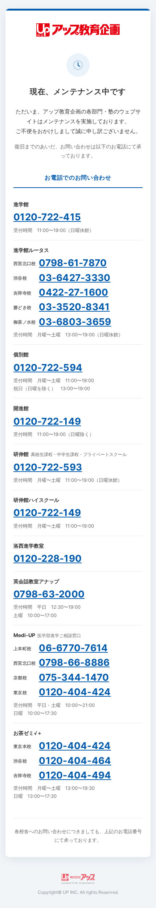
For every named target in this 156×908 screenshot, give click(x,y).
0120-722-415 (47, 217)
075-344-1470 (74, 677)
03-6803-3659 (75, 321)
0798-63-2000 (49, 594)
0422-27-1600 (73, 292)
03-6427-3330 (74, 277)
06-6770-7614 (73, 647)
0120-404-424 (75, 691)
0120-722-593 (47, 467)
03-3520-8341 (74, 306)
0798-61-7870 (73, 262)
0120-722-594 (47, 367)
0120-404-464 (75, 760)
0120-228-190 (47, 558)
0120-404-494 (75, 775)
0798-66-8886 (74, 662)
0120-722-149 (47, 421)
